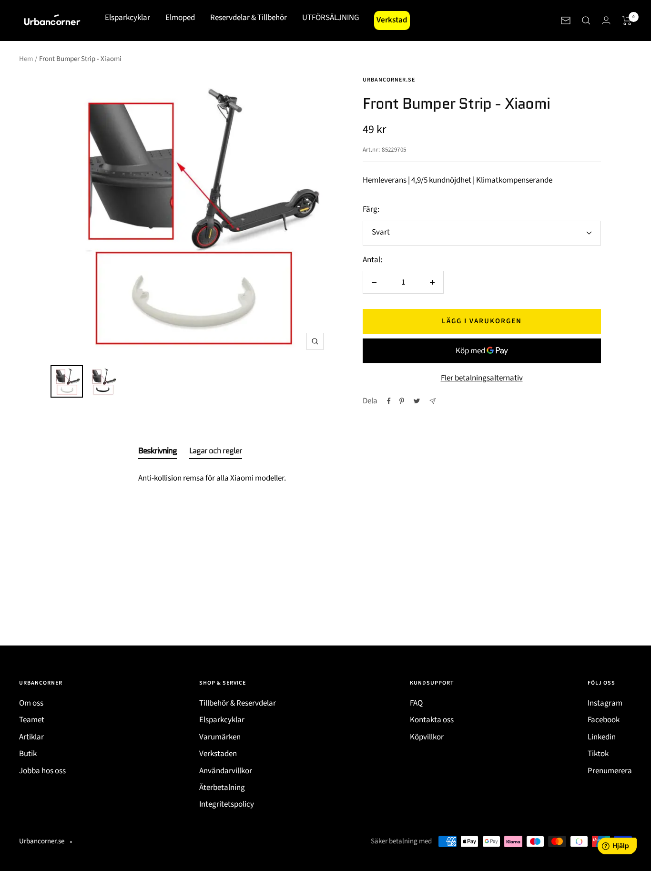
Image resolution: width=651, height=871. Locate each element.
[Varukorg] (627, 20)
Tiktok (598, 753)
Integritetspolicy (226, 804)
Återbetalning (222, 787)
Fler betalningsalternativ (482, 378)
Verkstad (391, 20)
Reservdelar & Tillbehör (248, 17)
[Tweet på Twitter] (417, 401)
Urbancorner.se (389, 80)
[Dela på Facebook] (389, 401)
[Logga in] (606, 20)
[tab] (157, 452)
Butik (28, 753)
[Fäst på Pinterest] (401, 401)
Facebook (604, 720)
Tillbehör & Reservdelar (237, 703)
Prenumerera (610, 771)
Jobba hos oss (42, 771)
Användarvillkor (225, 771)
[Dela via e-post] (432, 401)
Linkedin (602, 737)
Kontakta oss (432, 720)
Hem (26, 59)
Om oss (31, 703)
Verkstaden (218, 753)
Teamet (31, 720)
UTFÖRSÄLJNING (330, 17)
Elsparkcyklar (127, 17)
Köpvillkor (427, 737)
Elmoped (180, 17)
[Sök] (586, 20)
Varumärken (220, 737)
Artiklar (31, 737)
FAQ (416, 703)
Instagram (605, 703)
